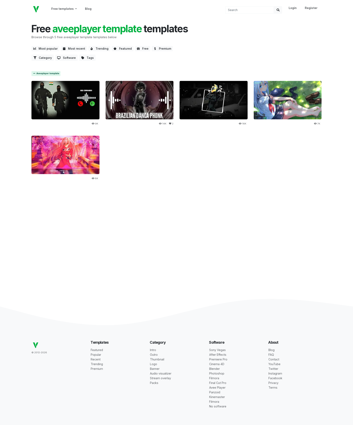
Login (293, 8)
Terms (272, 387)
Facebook (275, 378)
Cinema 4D (216, 364)
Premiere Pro (218, 359)
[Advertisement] (176, 219)
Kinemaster (217, 397)
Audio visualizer (160, 373)
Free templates (62, 8)
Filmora (214, 378)
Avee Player (217, 387)
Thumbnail (157, 359)
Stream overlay (160, 378)
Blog (88, 8)
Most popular (47, 48)
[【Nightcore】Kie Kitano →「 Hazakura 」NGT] (288, 100)
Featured (124, 48)
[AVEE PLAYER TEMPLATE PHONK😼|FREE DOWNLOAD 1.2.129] (214, 100)
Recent (96, 359)
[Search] (278, 10)
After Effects (217, 354)
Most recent (75, 48)
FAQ (271, 354)
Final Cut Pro (217, 383)
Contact (273, 359)
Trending (100, 48)
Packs (154, 383)
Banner (155, 368)
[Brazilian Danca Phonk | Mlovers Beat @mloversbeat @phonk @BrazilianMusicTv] (140, 100)
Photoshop (216, 373)
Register (311, 8)
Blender (214, 368)
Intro (153, 350)
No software (217, 406)
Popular (96, 354)
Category (44, 57)
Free (144, 48)
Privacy (273, 383)
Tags (89, 57)
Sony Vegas (217, 350)
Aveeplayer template (47, 73)
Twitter (273, 368)
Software (68, 57)
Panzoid (214, 392)
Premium (163, 48)
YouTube (274, 364)
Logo (153, 364)
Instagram (275, 373)
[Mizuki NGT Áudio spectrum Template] (65, 155)
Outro (154, 354)
